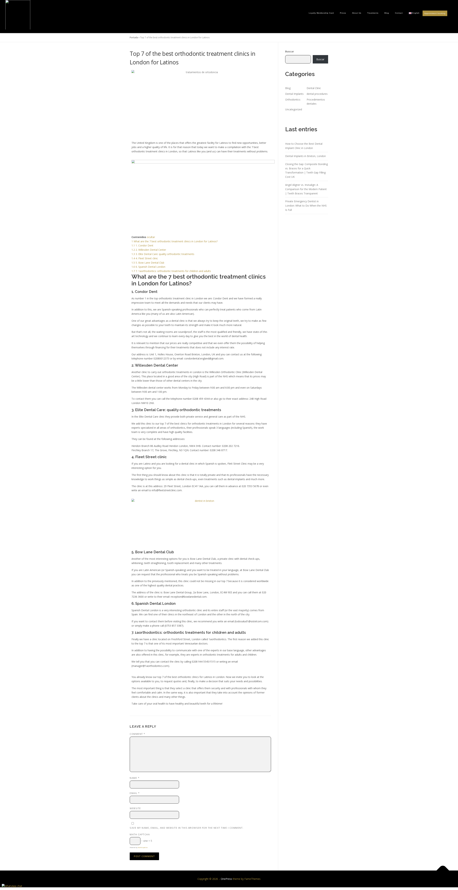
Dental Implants (294, 93)
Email (135, 793)
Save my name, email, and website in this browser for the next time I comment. (186, 827)
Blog (386, 13)
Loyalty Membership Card (321, 13)
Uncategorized (293, 109)
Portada (134, 37)
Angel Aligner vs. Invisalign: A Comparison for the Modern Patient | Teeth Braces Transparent (306, 189)
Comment (137, 733)
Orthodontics (292, 99)
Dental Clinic (314, 88)
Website (135, 808)
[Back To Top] (443, 870)
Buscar (289, 51)
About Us (356, 13)
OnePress (226, 879)
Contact (399, 13)
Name (134, 777)
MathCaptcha (143, 847)
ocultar (151, 237)
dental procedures (317, 93)
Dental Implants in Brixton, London (305, 156)
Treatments (372, 13)
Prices (343, 13)
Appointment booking (434, 13)
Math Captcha (140, 834)
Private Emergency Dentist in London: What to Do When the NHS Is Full (306, 206)
